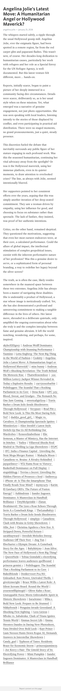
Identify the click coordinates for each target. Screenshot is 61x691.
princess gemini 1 (13, 565)
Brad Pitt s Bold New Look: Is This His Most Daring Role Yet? (29, 413)
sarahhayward (11, 535)
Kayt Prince (46, 628)
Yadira (22, 442)
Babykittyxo (35, 548)
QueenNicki (12, 556)
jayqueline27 (10, 463)
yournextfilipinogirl (14, 590)
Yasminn (8, 353)
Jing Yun (39, 540)
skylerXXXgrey (11, 345)
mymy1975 (42, 484)
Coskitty (37, 358)
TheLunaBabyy (45, 510)
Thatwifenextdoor (37, 375)
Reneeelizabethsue (29, 434)
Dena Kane (38, 392)
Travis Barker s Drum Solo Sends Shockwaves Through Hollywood (29, 404)
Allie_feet (8, 527)
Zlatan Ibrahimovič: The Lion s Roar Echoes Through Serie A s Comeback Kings (30, 506)
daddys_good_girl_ (22, 417)
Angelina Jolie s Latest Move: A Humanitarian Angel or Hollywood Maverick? (30, 362)
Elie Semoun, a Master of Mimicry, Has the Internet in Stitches (31, 438)
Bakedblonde (10, 573)
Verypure (35, 408)
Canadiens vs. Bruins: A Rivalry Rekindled (28, 459)
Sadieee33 (51, 476)
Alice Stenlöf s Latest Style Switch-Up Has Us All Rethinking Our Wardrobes (27, 430)
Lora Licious (40, 612)
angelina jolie (9, 29)
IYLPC (54, 446)
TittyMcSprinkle (26, 501)
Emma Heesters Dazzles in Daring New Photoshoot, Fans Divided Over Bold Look (29, 624)
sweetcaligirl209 (36, 400)
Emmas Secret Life (31, 620)
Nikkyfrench (10, 607)
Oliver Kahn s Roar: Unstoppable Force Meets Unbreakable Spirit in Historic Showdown (31, 595)
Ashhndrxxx (22, 493)
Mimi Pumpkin (35, 654)
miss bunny (37, 366)
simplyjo (35, 518)
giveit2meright (11, 582)
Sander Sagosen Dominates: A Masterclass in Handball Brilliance (27, 497)
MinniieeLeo (10, 425)
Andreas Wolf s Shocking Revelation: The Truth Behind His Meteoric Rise (30, 371)
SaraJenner (35, 599)
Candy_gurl (9, 641)
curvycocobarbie (45, 383)
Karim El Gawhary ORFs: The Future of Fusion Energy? (30, 489)
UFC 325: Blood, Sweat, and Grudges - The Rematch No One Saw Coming (30, 396)
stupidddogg (10, 472)
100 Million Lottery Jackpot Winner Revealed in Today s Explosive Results (29, 379)
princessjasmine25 (46, 645)
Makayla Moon (46, 455)
